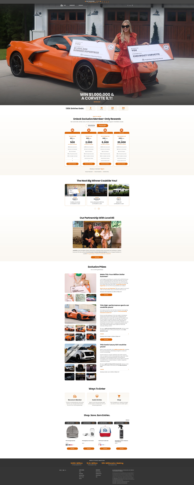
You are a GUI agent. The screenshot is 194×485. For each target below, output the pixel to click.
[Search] (128, 5)
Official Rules (98, 475)
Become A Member (72, 163)
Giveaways (81, 473)
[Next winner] (99, 208)
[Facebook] (60, 470)
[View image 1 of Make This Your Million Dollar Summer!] (70, 297)
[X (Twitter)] (65, 470)
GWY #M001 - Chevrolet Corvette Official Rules (119, 482)
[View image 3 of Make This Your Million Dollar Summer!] (91, 297)
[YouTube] (63, 470)
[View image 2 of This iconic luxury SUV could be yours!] (80, 368)
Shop (80, 471)
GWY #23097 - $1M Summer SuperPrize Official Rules (120, 481)
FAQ (96, 476)
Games (80, 478)
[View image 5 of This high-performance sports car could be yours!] (80, 337)
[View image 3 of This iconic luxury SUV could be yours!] (91, 368)
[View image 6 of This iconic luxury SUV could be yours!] (91, 376)
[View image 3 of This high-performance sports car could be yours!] (91, 328)
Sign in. (102, 169)
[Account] (130, 5)
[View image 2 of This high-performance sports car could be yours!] (80, 328)
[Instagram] (61, 470)
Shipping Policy (98, 473)
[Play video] (97, 234)
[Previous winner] (95, 208)
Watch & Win (81, 476)
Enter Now (97, 257)
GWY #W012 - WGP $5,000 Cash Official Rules (119, 483)
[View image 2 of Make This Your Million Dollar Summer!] (80, 297)
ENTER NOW (97, 102)
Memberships (81, 475)
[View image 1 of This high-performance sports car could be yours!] (70, 328)
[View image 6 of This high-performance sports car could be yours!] (91, 337)
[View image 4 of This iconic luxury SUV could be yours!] (70, 376)
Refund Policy (98, 471)
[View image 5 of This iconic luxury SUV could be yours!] (80, 376)
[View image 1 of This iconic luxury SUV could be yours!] (70, 368)
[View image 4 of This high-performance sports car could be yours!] (70, 337)
